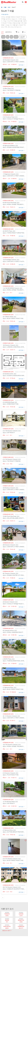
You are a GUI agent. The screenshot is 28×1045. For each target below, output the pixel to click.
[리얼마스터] (8, 2)
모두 (2, 32)
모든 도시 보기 (6, 930)
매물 (5, 7)
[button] (25, 42)
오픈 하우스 (8, 32)
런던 (9, 7)
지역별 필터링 (5, 14)
